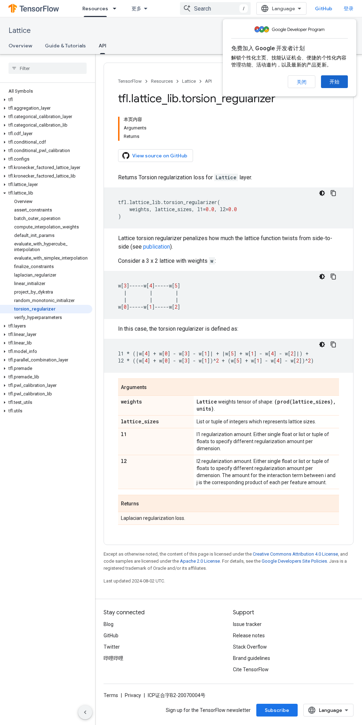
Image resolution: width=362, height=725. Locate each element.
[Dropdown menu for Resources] (116, 8)
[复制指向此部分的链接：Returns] (146, 504)
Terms (111, 695)
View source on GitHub (159, 155)
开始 (334, 82)
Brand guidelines (251, 658)
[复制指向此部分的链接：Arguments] (154, 387)
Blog (108, 624)
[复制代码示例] (333, 193)
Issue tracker (247, 624)
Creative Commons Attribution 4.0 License (295, 554)
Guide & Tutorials (65, 45)
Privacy (133, 695)
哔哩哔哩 (113, 658)
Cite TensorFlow (251, 669)
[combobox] (215, 8)
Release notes (249, 635)
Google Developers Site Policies (294, 561)
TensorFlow (130, 81)
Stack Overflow (250, 647)
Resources (95, 8)
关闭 (301, 82)
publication (156, 246)
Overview (20, 45)
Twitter (112, 647)
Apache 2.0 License (200, 561)
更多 (136, 8)
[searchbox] (47, 68)
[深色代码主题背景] (322, 193)
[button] (46, 99)
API (102, 45)
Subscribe (277, 710)
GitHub (323, 8)
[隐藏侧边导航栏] (85, 712)
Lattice (19, 30)
